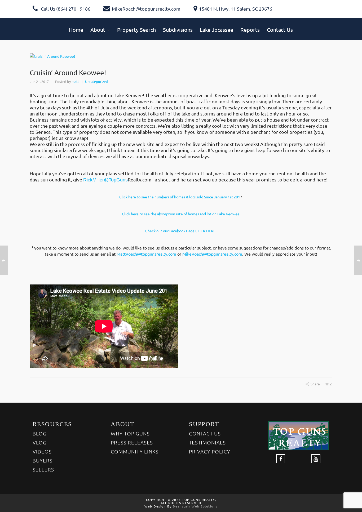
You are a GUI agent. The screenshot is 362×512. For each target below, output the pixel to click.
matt (75, 81)
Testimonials (207, 442)
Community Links (134, 451)
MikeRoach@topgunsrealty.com (146, 8)
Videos (42, 451)
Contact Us (205, 433)
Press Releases (132, 442)
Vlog (40, 442)
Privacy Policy (209, 451)
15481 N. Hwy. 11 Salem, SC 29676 (235, 8)
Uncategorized (96, 81)
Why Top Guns (130, 433)
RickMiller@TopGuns (105, 179)
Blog (40, 433)
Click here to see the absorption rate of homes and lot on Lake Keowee (181, 213)
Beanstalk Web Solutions (195, 506)
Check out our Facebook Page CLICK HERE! (181, 230)
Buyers (42, 460)
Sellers (43, 469)
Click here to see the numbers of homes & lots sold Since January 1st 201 (179, 196)
